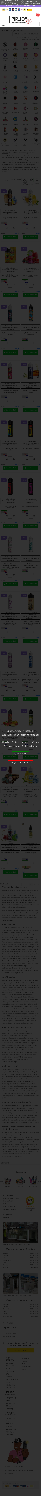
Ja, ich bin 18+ (21, 753)
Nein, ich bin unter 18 (20, 762)
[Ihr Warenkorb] (38, 24)
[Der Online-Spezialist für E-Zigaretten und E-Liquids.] (20, 20)
